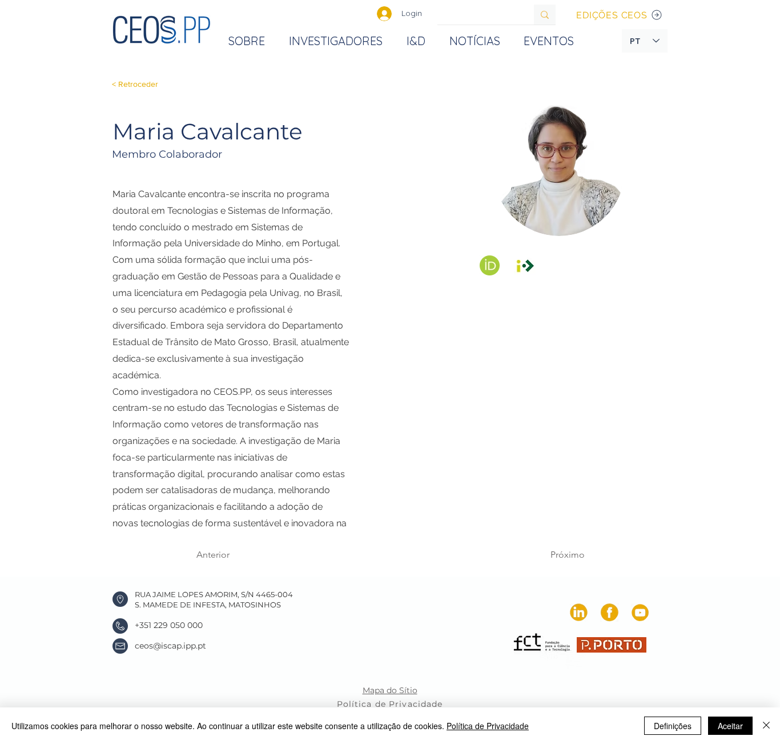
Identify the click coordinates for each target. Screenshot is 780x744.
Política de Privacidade (488, 725)
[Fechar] (766, 726)
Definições (672, 725)
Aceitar (730, 725)
